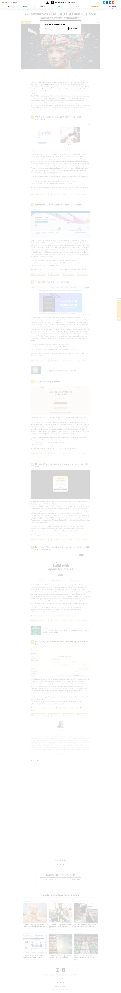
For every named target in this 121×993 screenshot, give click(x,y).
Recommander (95, 6)
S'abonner (74, 28)
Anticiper (9, 6)
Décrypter (43, 6)
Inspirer (25, 6)
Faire (77, 6)
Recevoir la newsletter (11, 2)
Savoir (60, 6)
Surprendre (112, 6)
